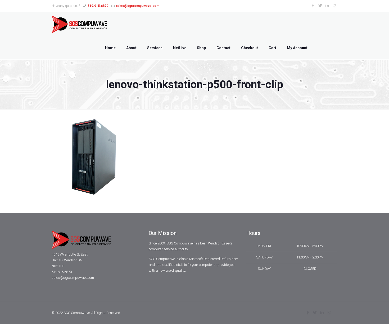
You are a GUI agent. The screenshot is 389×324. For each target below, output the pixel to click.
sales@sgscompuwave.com (137, 6)
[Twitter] (320, 5)
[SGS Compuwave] (79, 24)
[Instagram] (334, 5)
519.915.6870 (98, 6)
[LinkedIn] (327, 5)
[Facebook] (313, 5)
